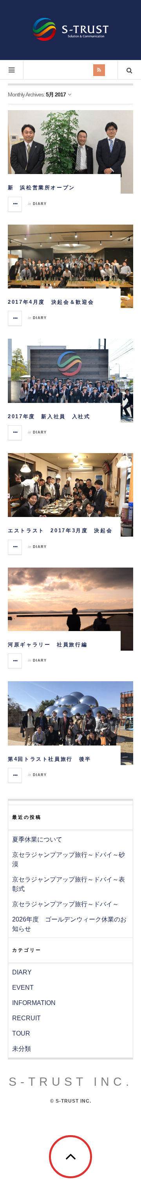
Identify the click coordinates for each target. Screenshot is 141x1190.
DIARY (40, 204)
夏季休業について (37, 839)
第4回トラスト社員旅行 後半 (49, 759)
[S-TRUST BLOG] (70, 29)
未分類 (21, 1048)
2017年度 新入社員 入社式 (49, 416)
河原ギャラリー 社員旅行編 (47, 645)
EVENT (23, 987)
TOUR (21, 1033)
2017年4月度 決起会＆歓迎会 (51, 302)
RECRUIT (26, 1018)
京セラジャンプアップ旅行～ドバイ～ (65, 904)
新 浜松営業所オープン (41, 187)
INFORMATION (34, 1003)
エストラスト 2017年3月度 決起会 (60, 530)
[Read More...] (15, 204)
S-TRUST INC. (71, 1081)
